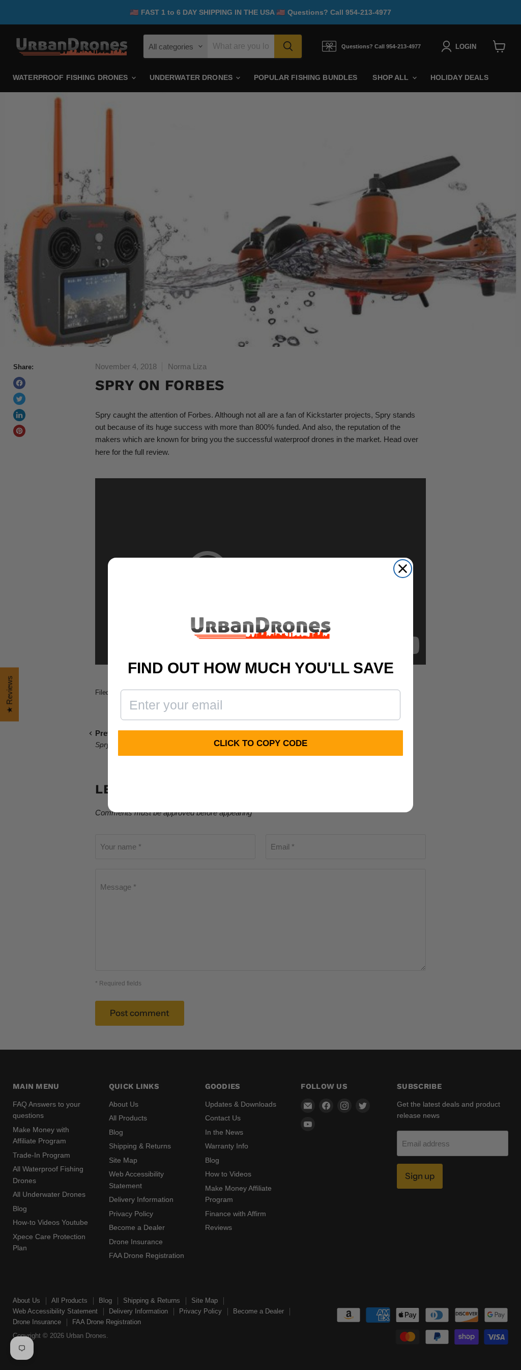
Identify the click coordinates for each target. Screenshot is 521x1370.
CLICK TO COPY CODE (260, 743)
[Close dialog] (403, 569)
